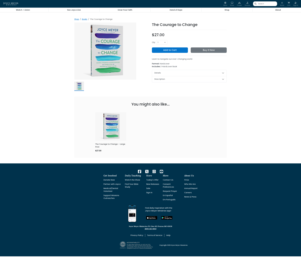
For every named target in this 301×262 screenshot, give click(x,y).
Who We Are (190, 184)
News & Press (190, 197)
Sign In (149, 193)
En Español (168, 195)
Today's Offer (152, 180)
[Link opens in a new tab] (139, 171)
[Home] (11, 4)
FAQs (186, 180)
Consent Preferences (168, 185)
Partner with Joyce (112, 184)
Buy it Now (209, 50)
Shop (76, 19)
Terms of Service (154, 235)
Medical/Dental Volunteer (110, 189)
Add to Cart (170, 50)
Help (168, 235)
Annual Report (191, 188)
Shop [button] (227, 10)
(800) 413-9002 (150, 229)
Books (84, 19)
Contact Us (168, 180)
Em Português (169, 200)
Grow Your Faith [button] (125, 10)
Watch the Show (132, 180)
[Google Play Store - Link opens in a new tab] (166, 218)
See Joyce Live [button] (74, 10)
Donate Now (109, 180)
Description (159, 79)
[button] (282, 4)
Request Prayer (170, 191)
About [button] (278, 10)
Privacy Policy (137, 235)
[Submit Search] (255, 3)
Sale (148, 188)
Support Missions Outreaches (111, 197)
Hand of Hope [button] (176, 10)
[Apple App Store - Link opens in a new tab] (151, 218)
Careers (188, 193)
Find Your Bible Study (131, 185)
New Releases (152, 184)
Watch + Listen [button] (23, 10)
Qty (153, 42)
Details (157, 73)
